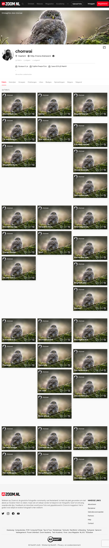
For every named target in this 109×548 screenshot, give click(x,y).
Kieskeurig (10, 530)
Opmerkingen (59, 82)
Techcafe (65, 530)
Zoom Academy (45, 532)
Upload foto (77, 4)
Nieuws (40, 4)
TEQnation (89, 532)
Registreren (102, 4)
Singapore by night (10, 165)
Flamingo (7, 365)
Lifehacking (82, 530)
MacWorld (73, 530)
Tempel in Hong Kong (46, 227)
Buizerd (77, 308)
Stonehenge (80, 478)
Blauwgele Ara (81, 339)
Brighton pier (80, 283)
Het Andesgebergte (10, 473)
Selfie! (41, 114)
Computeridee (20, 530)
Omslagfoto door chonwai (12, 13)
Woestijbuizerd (45, 339)
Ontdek (31, 4)
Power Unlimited (33, 532)
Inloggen (91, 4)
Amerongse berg (81, 227)
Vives (65, 532)
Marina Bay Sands (81, 257)
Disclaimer (91, 508)
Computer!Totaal (36, 530)
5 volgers (27, 60)
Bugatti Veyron (81, 114)
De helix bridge (10, 447)
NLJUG (82, 532)
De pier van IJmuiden (10, 278)
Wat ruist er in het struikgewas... (46, 139)
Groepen (21, 82)
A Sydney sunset (81, 144)
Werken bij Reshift (49, 545)
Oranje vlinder (9, 252)
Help (89, 519)
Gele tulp (42, 365)
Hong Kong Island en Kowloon (81, 447)
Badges (49, 82)
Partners (91, 516)
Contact (91, 523)
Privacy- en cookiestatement (69, 545)
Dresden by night (10, 227)
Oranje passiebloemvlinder (81, 170)
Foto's (4, 82)
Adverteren (92, 504)
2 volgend (36, 60)
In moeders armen (10, 339)
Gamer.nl (98, 530)
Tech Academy (57, 532)
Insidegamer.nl (21, 532)
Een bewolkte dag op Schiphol (81, 370)
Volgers (70, 82)
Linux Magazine (73, 532)
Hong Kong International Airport (46, 473)
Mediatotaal (57, 530)
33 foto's (18, 60)
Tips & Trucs (47, 530)
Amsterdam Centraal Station (10, 114)
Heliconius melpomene (81, 195)
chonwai (10, 95)
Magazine (49, 4)
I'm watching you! (10, 139)
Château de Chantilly (46, 447)
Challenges (32, 82)
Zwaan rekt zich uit (81, 396)
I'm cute (42, 390)
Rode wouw (43, 416)
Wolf (40, 252)
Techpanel (90, 530)
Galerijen (12, 82)
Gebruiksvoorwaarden (96, 512)
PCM (27, 530)
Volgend (78, 82)
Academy (60, 4)
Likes (41, 82)
